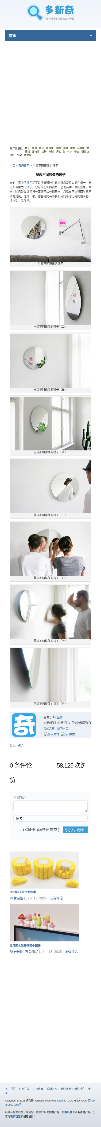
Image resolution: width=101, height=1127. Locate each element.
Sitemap (61, 1100)
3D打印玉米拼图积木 (23, 892)
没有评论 (56, 898)
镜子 (29, 183)
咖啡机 (50, 148)
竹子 (69, 151)
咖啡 (72, 148)
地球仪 (27, 155)
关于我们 (10, 1088)
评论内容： (20, 797)
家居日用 (24, 165)
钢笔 (58, 151)
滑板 (12, 155)
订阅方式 (24, 1088)
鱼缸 (41, 148)
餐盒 (76, 151)
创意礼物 (67, 1112)
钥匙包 (85, 151)
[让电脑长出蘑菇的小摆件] (44, 940)
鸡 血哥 (58, 717)
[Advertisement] (50, 91)
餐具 (34, 148)
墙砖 (44, 151)
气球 (51, 151)
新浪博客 (79, 1088)
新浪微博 (66, 1088)
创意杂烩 (16, 898)
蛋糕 (58, 148)
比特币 (36, 151)
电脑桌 (81, 148)
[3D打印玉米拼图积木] (44, 887)
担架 (19, 155)
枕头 (27, 148)
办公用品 (31, 951)
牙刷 (65, 148)
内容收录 (38, 1088)
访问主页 (62, 728)
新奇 (15, 187)
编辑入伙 (52, 1088)
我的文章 (49, 728)
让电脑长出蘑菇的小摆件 (25, 945)
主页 (12, 165)
